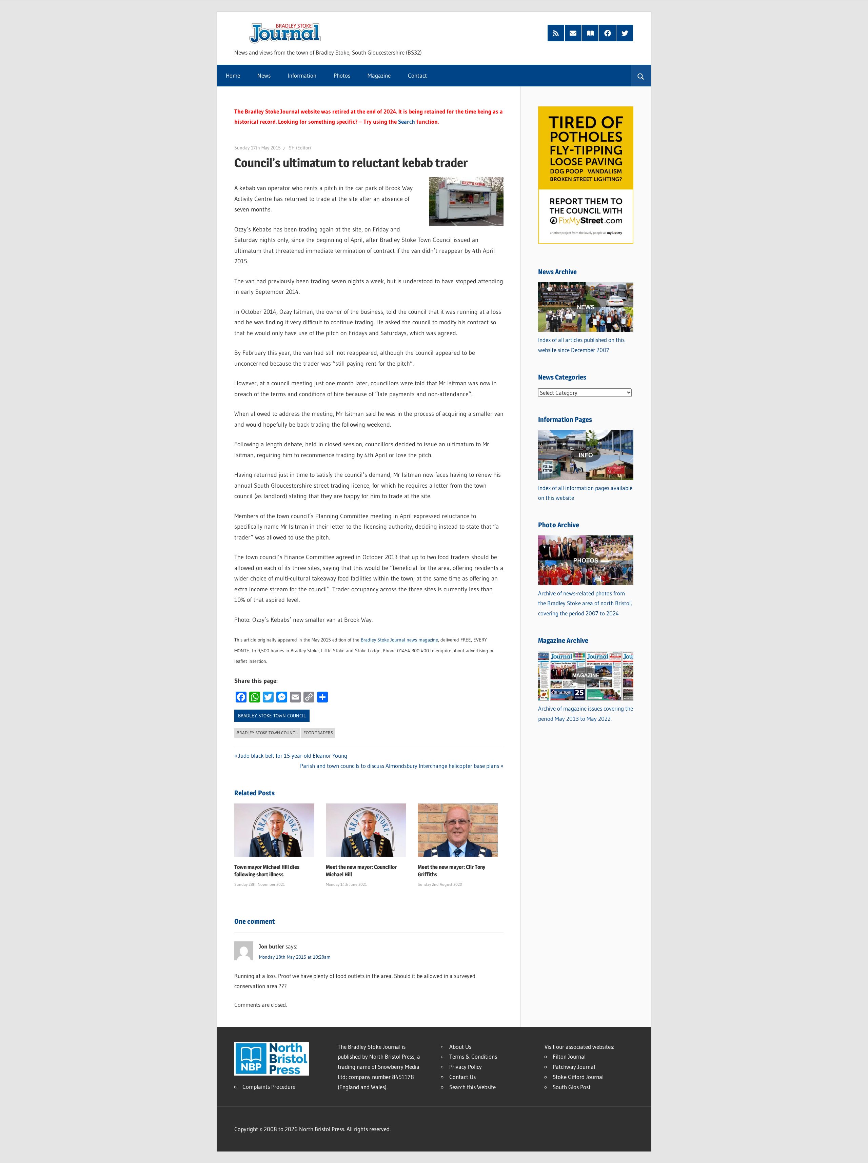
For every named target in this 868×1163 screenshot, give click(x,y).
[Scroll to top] (857, 1152)
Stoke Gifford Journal (578, 1076)
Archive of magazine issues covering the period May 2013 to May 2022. (585, 713)
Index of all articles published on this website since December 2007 (581, 344)
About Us (460, 1046)
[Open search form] (641, 75)
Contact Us (462, 1076)
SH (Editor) (300, 148)
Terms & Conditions (473, 1056)
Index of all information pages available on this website (585, 493)
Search (406, 121)
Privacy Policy (465, 1066)
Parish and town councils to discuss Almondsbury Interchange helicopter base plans (399, 765)
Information (302, 75)
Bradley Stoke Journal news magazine (399, 640)
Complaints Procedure (268, 1086)
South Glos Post (572, 1086)
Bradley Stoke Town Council (272, 716)
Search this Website (472, 1086)
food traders (318, 732)
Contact (417, 75)
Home (233, 75)
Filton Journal (569, 1056)
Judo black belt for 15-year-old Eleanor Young (292, 755)
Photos (342, 75)
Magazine (379, 75)
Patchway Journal (574, 1066)
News (264, 75)
